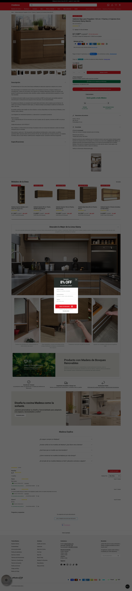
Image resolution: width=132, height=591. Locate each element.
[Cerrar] (76, 280)
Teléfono (58, 299)
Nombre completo (60, 289)
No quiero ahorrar (66, 310)
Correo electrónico (60, 294)
